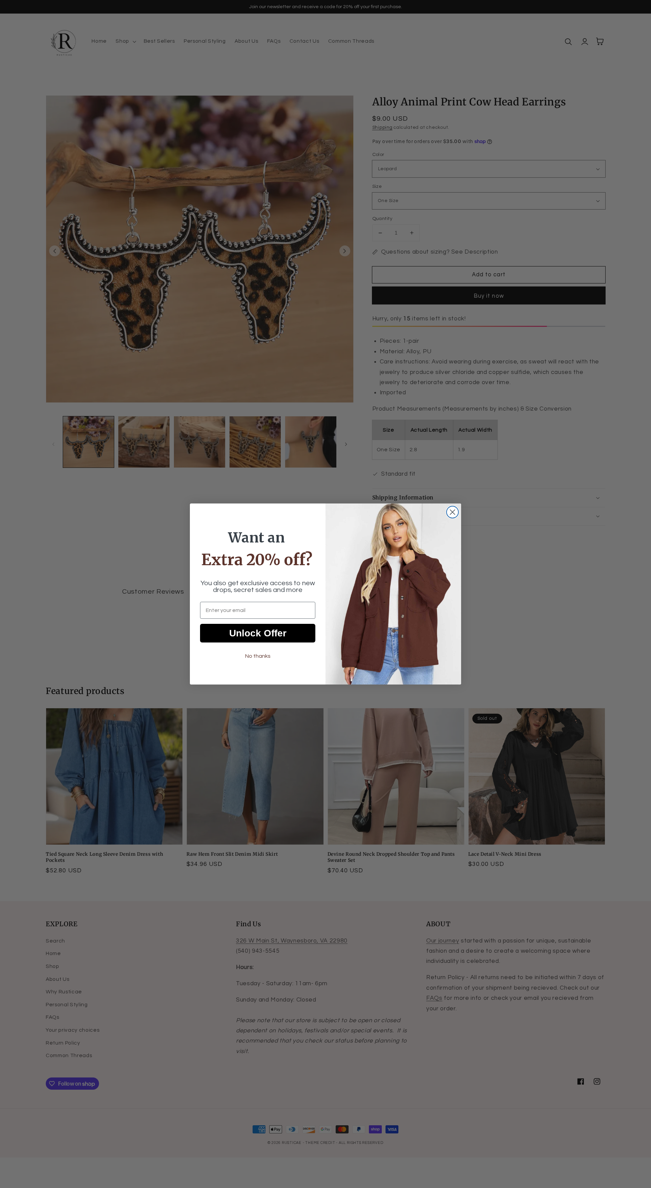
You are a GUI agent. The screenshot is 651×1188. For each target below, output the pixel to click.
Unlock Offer (258, 633)
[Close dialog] (452, 512)
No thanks (258, 656)
